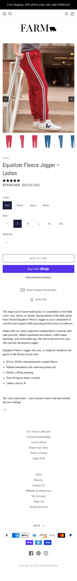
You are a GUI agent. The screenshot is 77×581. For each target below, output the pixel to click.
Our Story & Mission (38, 431)
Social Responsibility (39, 436)
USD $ (36, 525)
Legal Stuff (38, 458)
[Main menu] (4, 14)
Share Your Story (38, 447)
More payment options (38, 277)
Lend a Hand (38, 442)
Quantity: (8, 234)
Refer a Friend (38, 452)
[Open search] (10, 14)
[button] (12, 180)
